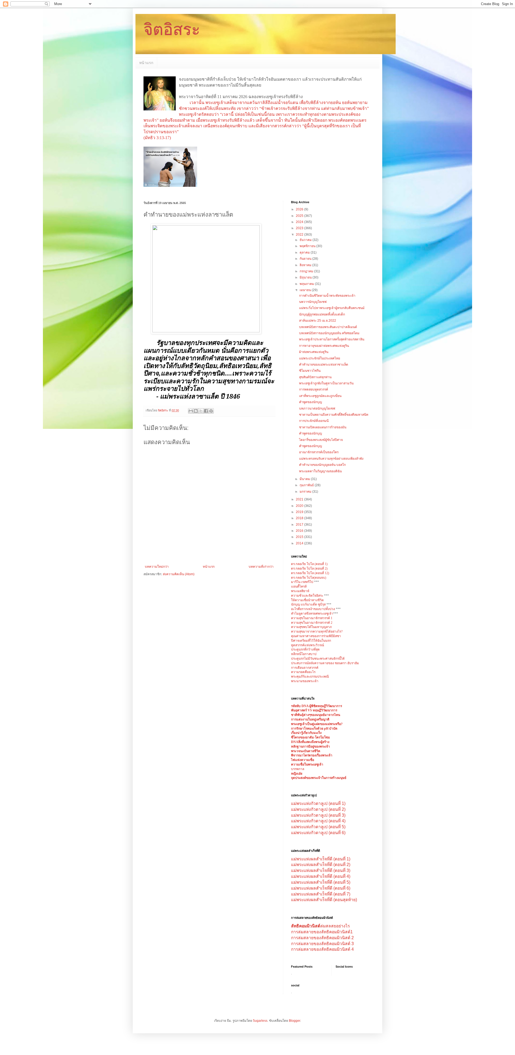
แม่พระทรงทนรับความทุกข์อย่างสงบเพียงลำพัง (331, 458)
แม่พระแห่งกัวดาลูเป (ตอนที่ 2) (318, 809)
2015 (300, 537)
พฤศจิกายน (308, 246)
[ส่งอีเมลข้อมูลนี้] (190, 411)
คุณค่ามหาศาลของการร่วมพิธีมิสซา (316, 636)
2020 (300, 506)
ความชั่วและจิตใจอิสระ (307, 595)
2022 (300, 234)
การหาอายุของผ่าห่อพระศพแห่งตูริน (324, 346)
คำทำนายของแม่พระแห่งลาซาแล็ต (323, 364)
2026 (300, 209)
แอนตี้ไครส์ (299, 586)
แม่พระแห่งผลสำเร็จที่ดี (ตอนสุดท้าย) (324, 899)
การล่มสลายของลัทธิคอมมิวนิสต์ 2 (322, 937)
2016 (300, 531)
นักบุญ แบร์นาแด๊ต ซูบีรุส (308, 604)
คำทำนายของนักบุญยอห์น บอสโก (322, 465)
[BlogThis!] (195, 411)
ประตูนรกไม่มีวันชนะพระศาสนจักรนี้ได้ (318, 658)
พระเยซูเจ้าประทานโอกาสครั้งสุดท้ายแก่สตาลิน (331, 339)
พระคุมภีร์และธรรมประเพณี (310, 676)
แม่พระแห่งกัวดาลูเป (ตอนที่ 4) (318, 821)
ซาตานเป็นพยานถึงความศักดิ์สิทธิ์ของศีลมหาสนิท (333, 415)
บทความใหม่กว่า (157, 567)
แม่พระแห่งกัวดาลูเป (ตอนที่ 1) (318, 803)
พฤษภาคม (307, 284)
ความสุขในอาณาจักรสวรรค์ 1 (311, 618)
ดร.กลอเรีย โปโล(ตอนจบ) (308, 577)
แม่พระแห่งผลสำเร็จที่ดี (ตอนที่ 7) (320, 894)
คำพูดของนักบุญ (310, 402)
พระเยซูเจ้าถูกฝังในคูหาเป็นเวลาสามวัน (326, 383)
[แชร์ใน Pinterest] (211, 411)
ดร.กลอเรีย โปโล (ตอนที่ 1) (309, 564)
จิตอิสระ (172, 30)
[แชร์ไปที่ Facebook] (206, 411)
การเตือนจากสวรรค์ (304, 668)
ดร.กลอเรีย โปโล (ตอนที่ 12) (310, 573)
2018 (300, 518)
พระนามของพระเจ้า (304, 681)
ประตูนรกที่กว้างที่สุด (305, 649)
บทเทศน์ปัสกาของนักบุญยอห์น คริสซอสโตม (329, 333)
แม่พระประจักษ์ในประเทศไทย (319, 358)
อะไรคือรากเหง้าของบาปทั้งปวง (313, 609)
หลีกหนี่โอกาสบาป (304, 654)
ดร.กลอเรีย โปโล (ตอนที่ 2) (309, 568)
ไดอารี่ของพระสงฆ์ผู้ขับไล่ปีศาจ (321, 440)
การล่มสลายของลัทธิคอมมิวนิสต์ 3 (322, 943)
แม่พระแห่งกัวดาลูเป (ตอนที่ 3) (318, 815)
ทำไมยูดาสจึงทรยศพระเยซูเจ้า (312, 613)
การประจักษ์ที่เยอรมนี (314, 421)
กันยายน (306, 259)
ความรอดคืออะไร (303, 672)
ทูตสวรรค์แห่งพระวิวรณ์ (307, 645)
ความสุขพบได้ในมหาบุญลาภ (311, 627)
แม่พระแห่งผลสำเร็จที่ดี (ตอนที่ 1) (320, 859)
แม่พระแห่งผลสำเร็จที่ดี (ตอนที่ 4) (320, 876)
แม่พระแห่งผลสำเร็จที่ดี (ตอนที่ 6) (320, 888)
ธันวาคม (306, 240)
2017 (300, 524)
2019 (300, 512)
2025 (300, 216)
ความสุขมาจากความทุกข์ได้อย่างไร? (317, 631)
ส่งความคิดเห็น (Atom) (178, 574)
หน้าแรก (146, 63)
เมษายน (306, 290)
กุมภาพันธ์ (307, 485)
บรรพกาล (297, 769)
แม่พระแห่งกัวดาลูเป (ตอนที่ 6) (318, 832)
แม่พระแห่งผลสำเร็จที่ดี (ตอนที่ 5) (320, 882)
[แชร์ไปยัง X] (201, 411)
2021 (300, 499)
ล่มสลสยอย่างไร (320, 926)
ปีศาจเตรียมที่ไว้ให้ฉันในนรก (311, 640)
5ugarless (260, 1021)
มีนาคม (305, 479)
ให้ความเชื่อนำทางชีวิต (307, 600)
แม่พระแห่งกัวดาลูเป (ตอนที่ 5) (318, 826)
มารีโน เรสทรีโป (302, 582)
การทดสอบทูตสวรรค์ (313, 389)
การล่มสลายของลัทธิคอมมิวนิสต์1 (322, 932)
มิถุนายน (306, 277)
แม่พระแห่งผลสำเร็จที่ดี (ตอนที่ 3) (320, 870)
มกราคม (306, 491)
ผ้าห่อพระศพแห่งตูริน (313, 352)
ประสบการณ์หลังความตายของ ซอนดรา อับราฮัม (325, 663)
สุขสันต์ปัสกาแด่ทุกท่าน (315, 377)
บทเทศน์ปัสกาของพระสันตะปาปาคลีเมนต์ (328, 327)
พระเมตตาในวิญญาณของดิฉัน (320, 471)
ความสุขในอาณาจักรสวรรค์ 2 (311, 623)
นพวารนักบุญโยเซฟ (313, 302)
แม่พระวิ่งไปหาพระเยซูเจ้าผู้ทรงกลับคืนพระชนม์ (332, 308)
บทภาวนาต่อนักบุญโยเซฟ (317, 408)
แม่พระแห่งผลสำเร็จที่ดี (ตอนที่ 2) (320, 864)
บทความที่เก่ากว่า (261, 567)
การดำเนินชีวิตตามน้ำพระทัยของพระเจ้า (327, 296)
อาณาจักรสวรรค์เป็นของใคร (319, 452)
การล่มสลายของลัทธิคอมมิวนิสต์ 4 (322, 949)
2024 (300, 222)
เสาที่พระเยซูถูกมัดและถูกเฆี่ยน (320, 396)
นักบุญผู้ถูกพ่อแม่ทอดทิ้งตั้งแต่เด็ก (322, 314)
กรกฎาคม (307, 271)
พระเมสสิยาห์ (300, 591)
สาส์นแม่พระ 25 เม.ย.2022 (317, 320)
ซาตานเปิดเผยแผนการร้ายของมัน (322, 427)
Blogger (294, 1021)
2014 (300, 543)
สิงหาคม (306, 265)
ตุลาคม (305, 252)
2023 (300, 228)
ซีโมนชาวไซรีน (310, 371)
